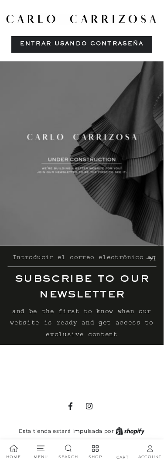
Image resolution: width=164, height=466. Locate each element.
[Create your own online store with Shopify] (130, 431)
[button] (82, 44)
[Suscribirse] (151, 259)
